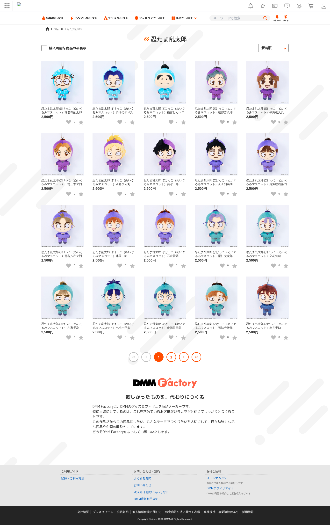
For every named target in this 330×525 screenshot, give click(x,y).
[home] (47, 29)
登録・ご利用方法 (72, 478)
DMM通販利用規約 (146, 499)
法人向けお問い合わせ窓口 (151, 492)
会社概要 (83, 512)
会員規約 (123, 512)
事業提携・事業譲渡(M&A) (221, 512)
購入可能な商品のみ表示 (67, 48)
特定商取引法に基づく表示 (182, 512)
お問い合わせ (142, 485)
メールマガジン (217, 478)
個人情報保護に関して (146, 512)
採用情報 (248, 512)
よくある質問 (142, 478)
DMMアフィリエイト (220, 488)
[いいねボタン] (68, 122)
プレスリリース (103, 512)
